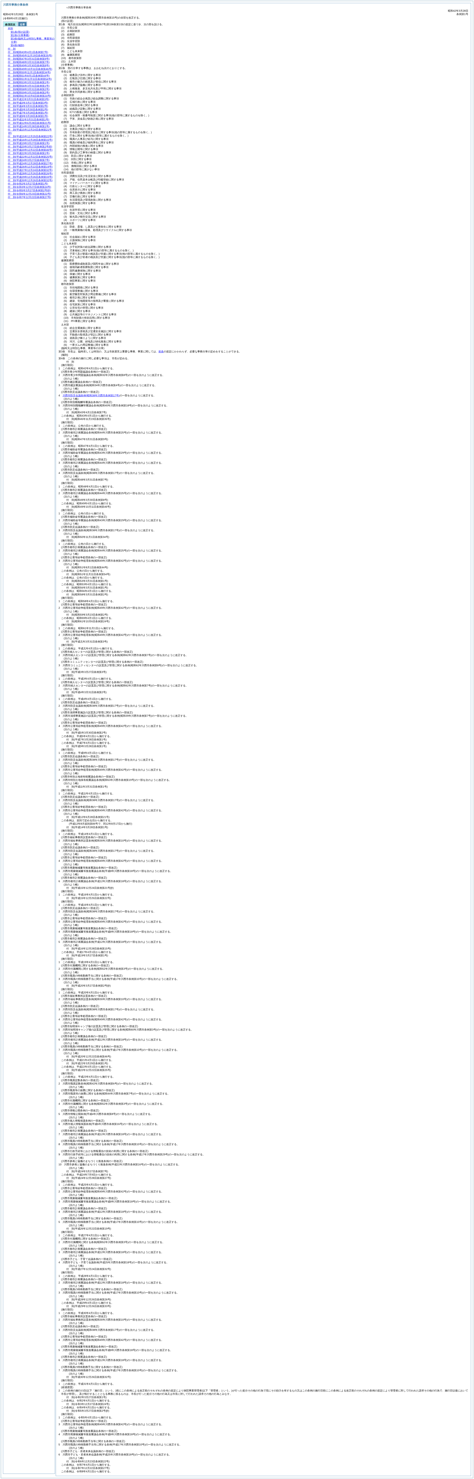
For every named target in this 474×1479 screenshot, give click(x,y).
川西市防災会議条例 (91, 395)
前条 (161, 351)
